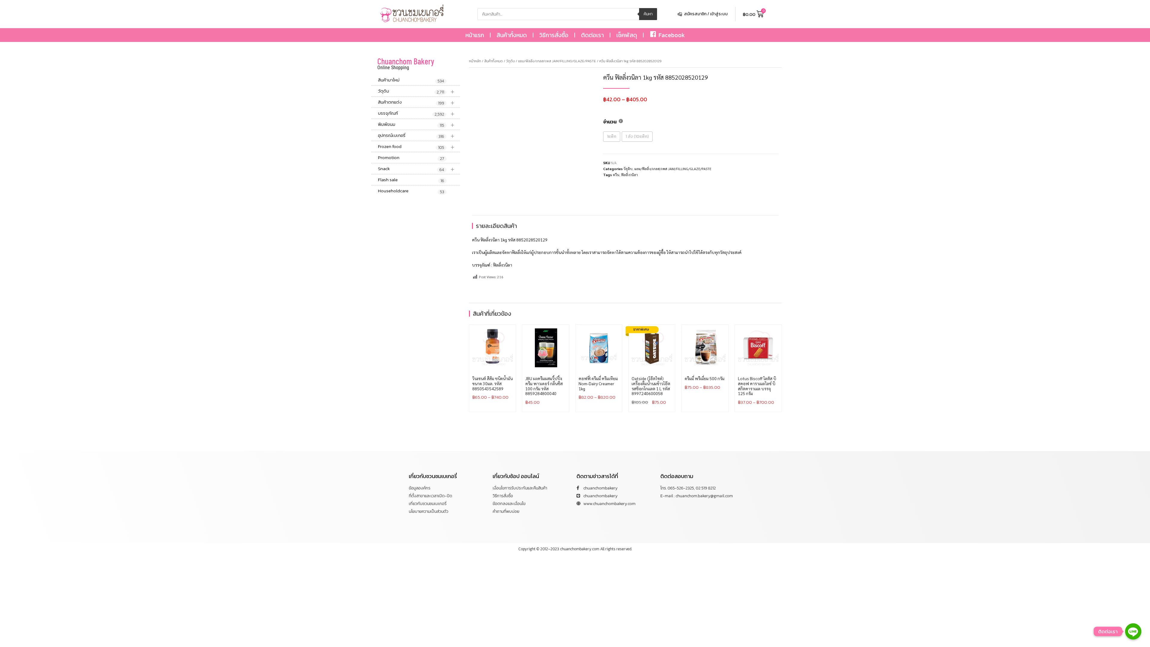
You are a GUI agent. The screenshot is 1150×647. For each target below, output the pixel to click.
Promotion (411, 158)
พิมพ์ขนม (416, 124)
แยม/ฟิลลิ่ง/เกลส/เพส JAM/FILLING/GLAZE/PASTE (557, 61)
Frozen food (416, 146)
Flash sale (411, 180)
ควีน (616, 174)
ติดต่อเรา (592, 35)
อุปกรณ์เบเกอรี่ (416, 135)
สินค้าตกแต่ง (416, 102)
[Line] (1133, 631)
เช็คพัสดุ (626, 35)
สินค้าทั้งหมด (512, 35)
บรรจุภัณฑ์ (416, 113)
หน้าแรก (474, 35)
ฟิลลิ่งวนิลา (629, 174)
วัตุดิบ (416, 91)
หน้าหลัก (475, 61)
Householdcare (411, 191)
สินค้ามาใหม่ (411, 80)
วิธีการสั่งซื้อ (553, 35)
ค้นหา (648, 14)
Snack (416, 168)
